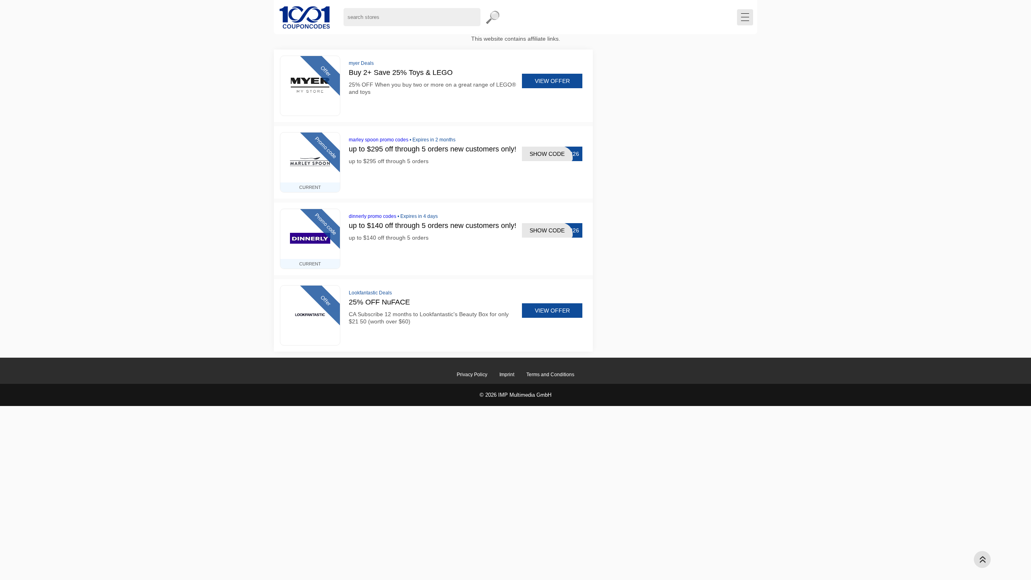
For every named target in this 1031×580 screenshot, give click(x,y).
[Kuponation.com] (304, 17)
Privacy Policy (472, 374)
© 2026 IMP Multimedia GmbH (515, 395)
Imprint (506, 374)
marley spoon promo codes (378, 140)
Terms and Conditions (550, 374)
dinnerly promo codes (372, 216)
